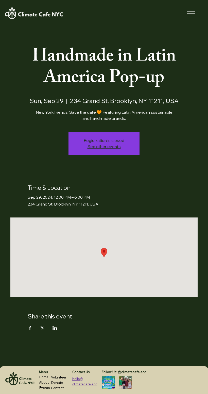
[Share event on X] (42, 328)
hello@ (77, 379)
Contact (57, 388)
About (44, 382)
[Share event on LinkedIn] (55, 328)
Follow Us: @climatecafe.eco (124, 372)
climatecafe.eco (84, 384)
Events (44, 388)
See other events (104, 146)
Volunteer (58, 377)
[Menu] (191, 12)
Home (43, 377)
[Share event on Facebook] (30, 328)
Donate (57, 383)
